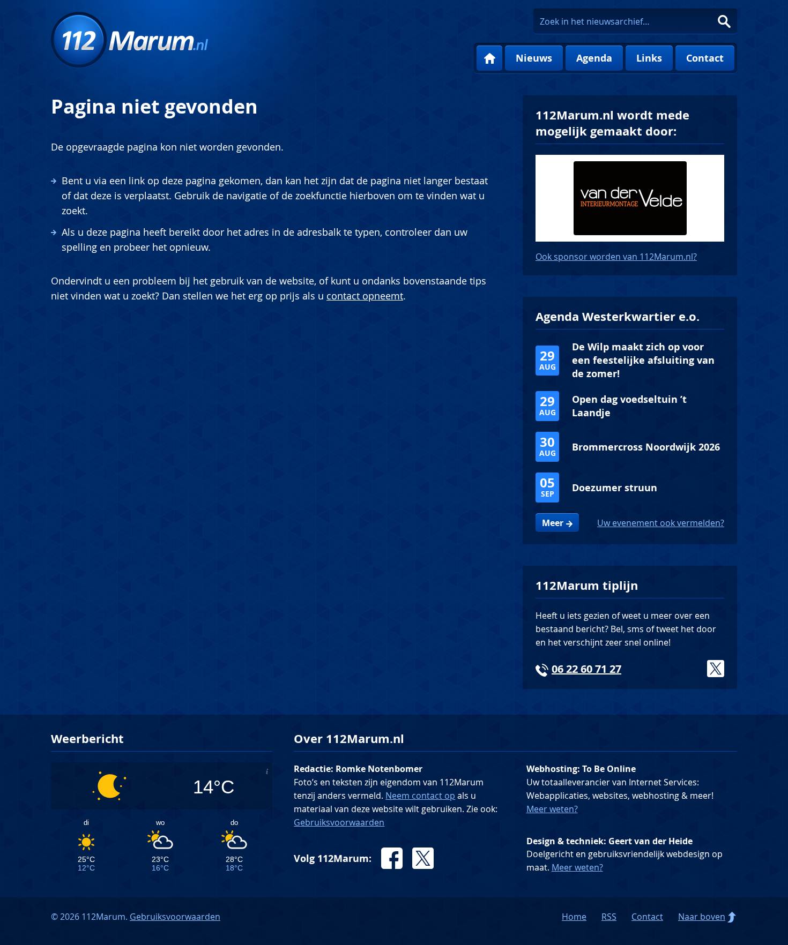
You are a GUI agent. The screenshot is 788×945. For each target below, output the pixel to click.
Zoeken (724, 21)
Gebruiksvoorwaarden (339, 822)
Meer (552, 523)
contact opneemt (364, 295)
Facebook (392, 858)
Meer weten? (552, 809)
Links (649, 58)
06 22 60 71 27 (586, 669)
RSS (608, 916)
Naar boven (701, 916)
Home (489, 58)
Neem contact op (420, 795)
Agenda (594, 58)
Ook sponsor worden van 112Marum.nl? (616, 256)
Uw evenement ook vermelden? (660, 523)
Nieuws (534, 58)
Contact (705, 58)
